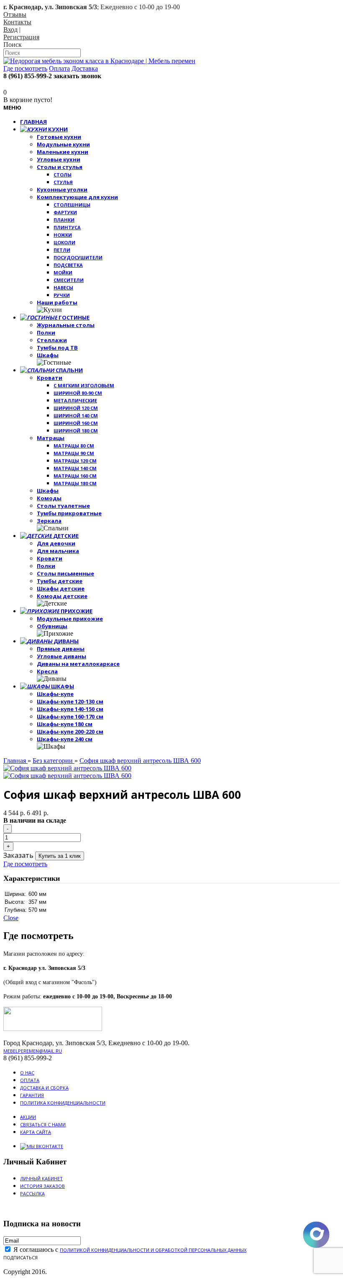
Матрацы (50, 438)
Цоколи (64, 242)
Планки (64, 220)
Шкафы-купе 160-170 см (70, 716)
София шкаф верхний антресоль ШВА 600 (140, 760)
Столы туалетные (63, 505)
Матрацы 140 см (75, 468)
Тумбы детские (59, 581)
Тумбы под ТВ (57, 347)
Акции (28, 1117)
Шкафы (48, 355)
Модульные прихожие (70, 618)
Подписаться (20, 1257)
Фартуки (65, 212)
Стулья (63, 182)
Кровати (49, 377)
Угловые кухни (58, 159)
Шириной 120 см (76, 408)
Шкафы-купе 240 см (64, 739)
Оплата (29, 1080)
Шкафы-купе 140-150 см (70, 709)
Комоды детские (62, 596)
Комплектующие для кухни (77, 197)
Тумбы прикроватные (69, 513)
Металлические (75, 400)
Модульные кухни (63, 144)
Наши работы (57, 302)
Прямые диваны (60, 648)
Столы (63, 174)
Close (10, 917)
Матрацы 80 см (74, 446)
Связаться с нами (43, 1124)
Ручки (62, 295)
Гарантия (32, 1095)
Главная (15, 760)
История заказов (42, 1186)
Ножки (63, 235)
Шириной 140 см (76, 415)
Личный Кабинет (41, 1178)
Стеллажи (52, 340)
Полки (46, 332)
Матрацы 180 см (75, 483)
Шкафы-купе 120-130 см (70, 701)
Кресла (47, 671)
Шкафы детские (60, 588)
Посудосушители (78, 257)
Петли (62, 250)
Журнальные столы (66, 325)
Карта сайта (35, 1132)
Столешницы (72, 205)
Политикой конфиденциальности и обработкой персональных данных (153, 1250)
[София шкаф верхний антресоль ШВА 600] (67, 768)
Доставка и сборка (44, 1088)
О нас (27, 1072)
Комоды (49, 498)
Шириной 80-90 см (78, 393)
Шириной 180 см (76, 430)
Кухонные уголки (62, 189)
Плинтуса (67, 227)
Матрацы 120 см (75, 461)
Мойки (63, 272)
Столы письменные (65, 573)
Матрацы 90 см (74, 453)
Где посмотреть (25, 863)
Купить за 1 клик (59, 856)
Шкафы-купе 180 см (64, 724)
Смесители (69, 280)
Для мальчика (58, 551)
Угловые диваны (61, 656)
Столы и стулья (59, 167)
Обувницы (52, 626)
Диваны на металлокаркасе (78, 664)
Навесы (63, 287)
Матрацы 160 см (75, 476)
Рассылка (32, 1193)
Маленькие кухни (62, 152)
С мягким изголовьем (84, 385)
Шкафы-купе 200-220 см (70, 731)
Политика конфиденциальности (62, 1103)
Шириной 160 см (76, 423)
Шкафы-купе (55, 694)
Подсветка (68, 265)
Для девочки (56, 543)
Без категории (53, 760)
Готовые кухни (59, 137)
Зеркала (49, 520)
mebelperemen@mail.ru (32, 1051)
